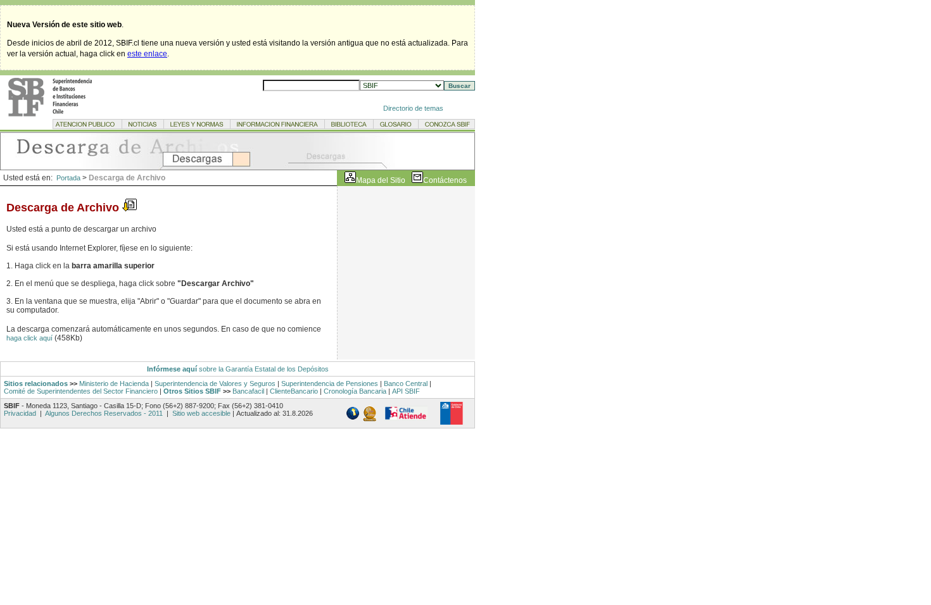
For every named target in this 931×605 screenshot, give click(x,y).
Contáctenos (445, 180)
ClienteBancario (294, 391)
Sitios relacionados (36, 383)
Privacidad (21, 413)
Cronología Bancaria (355, 391)
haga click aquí (30, 338)
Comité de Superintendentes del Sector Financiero (81, 391)
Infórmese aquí (172, 369)
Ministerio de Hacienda (114, 383)
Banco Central (406, 383)
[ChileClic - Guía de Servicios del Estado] (406, 417)
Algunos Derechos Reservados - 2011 (104, 413)
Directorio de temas (413, 108)
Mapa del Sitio (380, 180)
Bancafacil (248, 391)
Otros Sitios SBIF (192, 391)
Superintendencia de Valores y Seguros (215, 383)
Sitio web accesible (200, 413)
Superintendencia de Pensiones (329, 383)
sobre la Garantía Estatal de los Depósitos (263, 369)
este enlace (147, 53)
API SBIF (406, 391)
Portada (68, 178)
